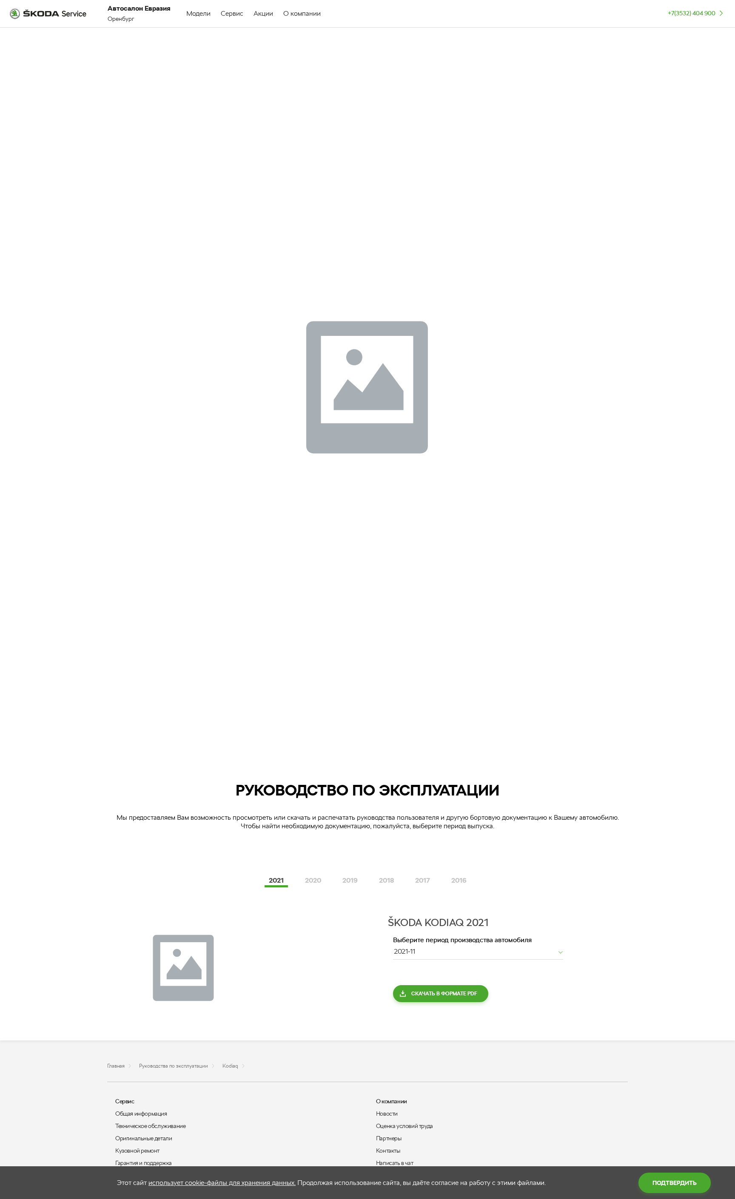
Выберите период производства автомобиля (462, 940)
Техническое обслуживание (150, 1125)
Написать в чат (394, 1162)
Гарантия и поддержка (143, 1162)
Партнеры (389, 1138)
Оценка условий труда (404, 1125)
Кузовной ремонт (137, 1150)
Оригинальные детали (143, 1138)
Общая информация (141, 1113)
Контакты (388, 1150)
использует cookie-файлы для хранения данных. (222, 1183)
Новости (387, 1113)
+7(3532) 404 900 (691, 13)
